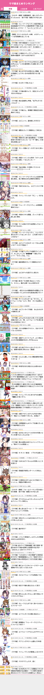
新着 (10, 9)
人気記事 (23, 9)
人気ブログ (37, 9)
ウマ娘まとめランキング (22, 3)
